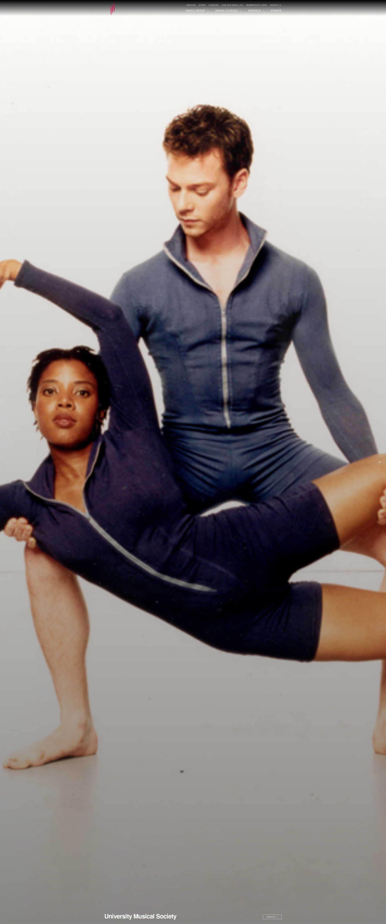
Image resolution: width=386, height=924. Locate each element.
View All (271, 917)
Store (202, 5)
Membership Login (256, 5)
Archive (191, 5)
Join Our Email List (232, 5)
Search (274, 5)
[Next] (378, 462)
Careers (214, 5)
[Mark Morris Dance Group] (112, 9)
